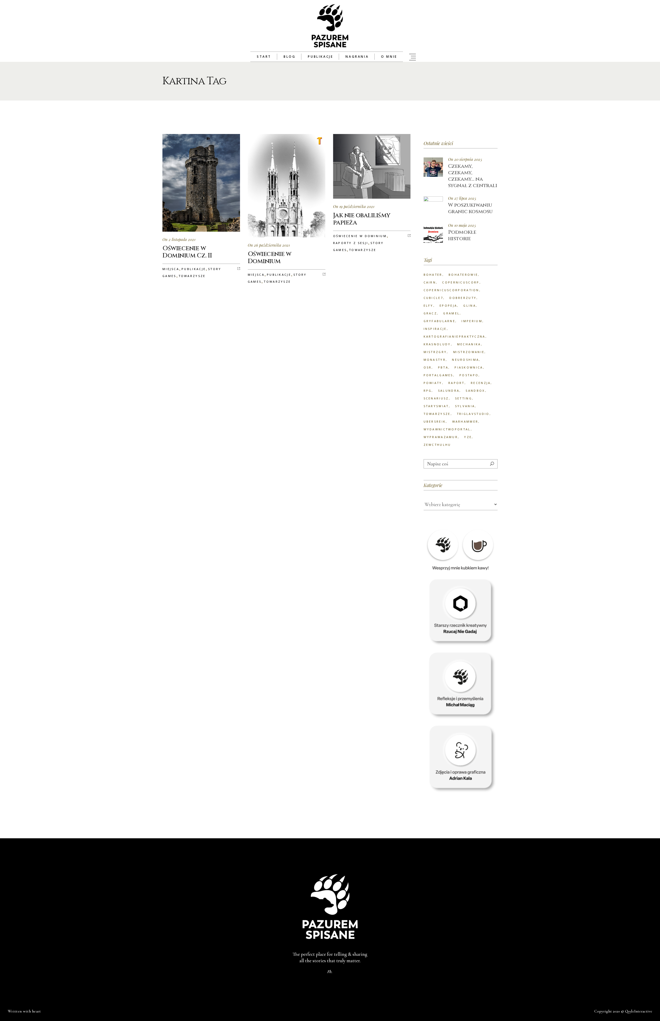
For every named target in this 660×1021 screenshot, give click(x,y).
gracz (430, 313)
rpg (428, 390)
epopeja (448, 305)
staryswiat (436, 406)
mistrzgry (435, 352)
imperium (471, 321)
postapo (468, 375)
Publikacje (194, 269)
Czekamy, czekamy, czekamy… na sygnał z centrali (472, 176)
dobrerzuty (462, 298)
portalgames (438, 375)
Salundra (448, 390)
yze (468, 437)
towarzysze (437, 414)
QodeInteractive (638, 1011)
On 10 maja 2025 (462, 225)
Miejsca (170, 269)
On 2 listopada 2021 (178, 239)
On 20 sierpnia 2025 (465, 159)
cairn (430, 282)
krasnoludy (437, 344)
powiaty (433, 383)
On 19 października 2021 (353, 206)
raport (456, 383)
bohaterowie (463, 275)
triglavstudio (473, 414)
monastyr (435, 360)
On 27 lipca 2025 (462, 198)
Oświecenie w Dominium (269, 257)
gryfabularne (440, 321)
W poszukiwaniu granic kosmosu (470, 208)
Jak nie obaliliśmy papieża (361, 219)
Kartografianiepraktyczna (454, 336)
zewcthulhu (437, 445)
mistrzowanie (469, 352)
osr (428, 367)
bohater (433, 275)
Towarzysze (192, 276)
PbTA (443, 367)
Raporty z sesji (350, 243)
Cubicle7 (433, 298)
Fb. (330, 971)
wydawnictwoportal (447, 429)
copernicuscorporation (451, 290)
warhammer (465, 421)
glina (469, 305)
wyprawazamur (441, 437)
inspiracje (435, 329)
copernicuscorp (460, 282)
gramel (451, 313)
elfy (428, 305)
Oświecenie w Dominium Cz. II (187, 252)
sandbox (475, 390)
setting (463, 398)
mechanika (469, 344)
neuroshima (465, 360)
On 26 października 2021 (269, 245)
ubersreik (435, 421)
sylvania (465, 406)
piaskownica (469, 367)
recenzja (481, 383)
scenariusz (436, 398)
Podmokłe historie (462, 235)
